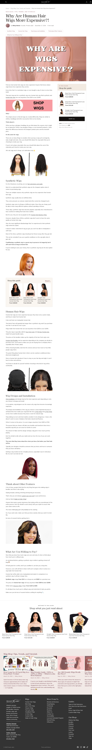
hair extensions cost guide (34, 184)
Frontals (71, 728)
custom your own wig (28, 496)
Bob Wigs (28, 704)
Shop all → (48, 280)
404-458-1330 (10, 729)
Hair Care (71, 730)
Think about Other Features (55, 31)
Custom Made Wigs (74, 712)
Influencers (50, 722)
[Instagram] (81, 747)
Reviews (49, 710)
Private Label (11, 747)
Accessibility (50, 716)
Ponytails (71, 734)
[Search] (6, 2)
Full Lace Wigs (29, 710)
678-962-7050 (10, 739)
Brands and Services (53, 702)
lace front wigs (30, 332)
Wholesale (50, 706)
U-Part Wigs (48, 411)
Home (7, 8)
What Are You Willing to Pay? (14, 35)
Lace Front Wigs (30, 706)
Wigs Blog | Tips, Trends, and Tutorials (20, 8)
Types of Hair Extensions (76, 704)
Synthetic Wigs (11, 31)
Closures (71, 726)
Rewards (49, 708)
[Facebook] (78, 747)
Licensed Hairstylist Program (55, 718)
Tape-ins (71, 736)
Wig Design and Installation (38, 31)
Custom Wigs (29, 716)
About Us (49, 712)
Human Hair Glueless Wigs (39, 215)
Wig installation (10, 399)
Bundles (71, 722)
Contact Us (50, 714)
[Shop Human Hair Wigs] (29, 105)
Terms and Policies (46, 747)
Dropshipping (50, 704)
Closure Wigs (29, 708)
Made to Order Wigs (20, 499)
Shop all (72, 118)
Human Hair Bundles (12, 340)
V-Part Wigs (38, 411)
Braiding (71, 724)
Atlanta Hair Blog (74, 720)
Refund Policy (51, 720)
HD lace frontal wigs (43, 332)
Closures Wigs (17, 586)
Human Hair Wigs (23, 31)
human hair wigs (10, 97)
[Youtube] (84, 747)
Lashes (71, 732)
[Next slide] (86, 673)
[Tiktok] (87, 747)
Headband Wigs (30, 712)
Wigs (70, 738)
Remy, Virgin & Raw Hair (76, 710)
